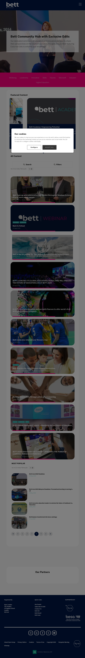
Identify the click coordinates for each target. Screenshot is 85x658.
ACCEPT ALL (49, 147)
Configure (34, 147)
